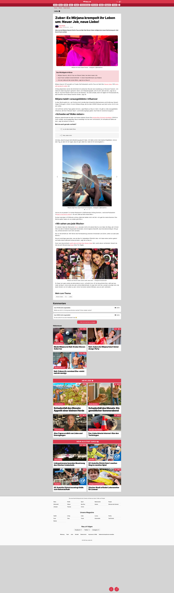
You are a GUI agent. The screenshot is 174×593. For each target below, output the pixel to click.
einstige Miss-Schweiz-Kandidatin (102, 117)
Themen (69, 506)
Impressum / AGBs (92, 534)
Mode (72, 245)
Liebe (82, 515)
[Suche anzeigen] (117, 1)
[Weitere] (119, 5)
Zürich (60, 8)
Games (96, 504)
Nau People (62, 25)
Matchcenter (98, 501)
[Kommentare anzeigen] (117, 589)
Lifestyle (55, 506)
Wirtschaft (56, 504)
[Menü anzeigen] (120, 1)
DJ (76, 227)
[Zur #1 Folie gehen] (84, 210)
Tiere (68, 518)
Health (55, 515)
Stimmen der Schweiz (113, 504)
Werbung (62, 534)
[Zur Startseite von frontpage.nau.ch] (87, 1)
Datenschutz (83, 534)
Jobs (72, 534)
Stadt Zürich (67, 8)
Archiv (82, 506)
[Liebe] (87, 11)
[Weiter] (116, 176)
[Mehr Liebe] (87, 381)
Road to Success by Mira (63, 214)
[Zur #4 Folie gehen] (89, 210)
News (55, 501)
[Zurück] (57, 176)
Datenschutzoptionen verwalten (106, 534)
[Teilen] (111, 589)
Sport (82, 501)
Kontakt (77, 534)
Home (55, 8)
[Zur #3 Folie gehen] (88, 210)
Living (68, 515)
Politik (68, 501)
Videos (68, 504)
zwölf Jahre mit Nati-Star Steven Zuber (81, 243)
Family (110, 515)
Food (55, 518)
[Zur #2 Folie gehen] (86, 210)
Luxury (96, 515)
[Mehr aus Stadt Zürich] (87, 442)
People (110, 501)
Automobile (97, 518)
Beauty (55, 520)
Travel (82, 518)
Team (67, 534)
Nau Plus (83, 504)
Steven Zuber (108, 84)
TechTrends (111, 518)
